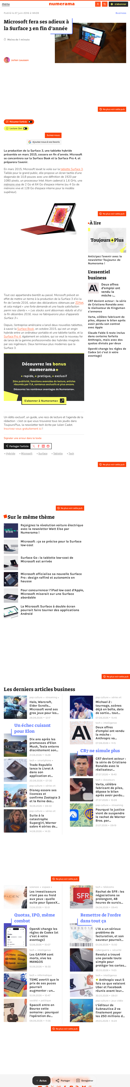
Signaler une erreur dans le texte (23, 438)
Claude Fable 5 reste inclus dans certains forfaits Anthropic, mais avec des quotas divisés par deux (106, 338)
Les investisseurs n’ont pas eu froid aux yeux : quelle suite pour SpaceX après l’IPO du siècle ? (43, 897)
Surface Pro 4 (12, 336)
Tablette (58, 453)
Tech (71, 453)
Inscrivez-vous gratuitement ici (23, 429)
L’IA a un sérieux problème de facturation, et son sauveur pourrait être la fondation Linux (110, 934)
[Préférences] (104, 4)
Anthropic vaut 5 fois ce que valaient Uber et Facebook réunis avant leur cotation (110, 985)
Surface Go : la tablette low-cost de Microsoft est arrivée (47, 559)
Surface (42, 453)
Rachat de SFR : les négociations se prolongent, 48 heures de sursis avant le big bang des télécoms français (110, 897)
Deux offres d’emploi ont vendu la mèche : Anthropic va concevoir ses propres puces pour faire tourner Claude (112, 290)
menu (6, 4)
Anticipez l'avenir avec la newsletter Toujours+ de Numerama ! (105, 260)
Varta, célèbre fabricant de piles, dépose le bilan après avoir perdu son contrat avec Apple (107, 322)
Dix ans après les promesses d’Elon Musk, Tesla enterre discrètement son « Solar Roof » (44, 744)
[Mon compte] (98, 4)
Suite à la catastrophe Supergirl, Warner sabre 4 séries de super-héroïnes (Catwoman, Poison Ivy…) (44, 821)
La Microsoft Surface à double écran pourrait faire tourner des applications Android (50, 610)
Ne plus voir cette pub (114, 109)
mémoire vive (12, 184)
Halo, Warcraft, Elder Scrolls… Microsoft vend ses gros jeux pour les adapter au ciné (43, 707)
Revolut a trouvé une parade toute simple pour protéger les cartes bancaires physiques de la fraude (110, 960)
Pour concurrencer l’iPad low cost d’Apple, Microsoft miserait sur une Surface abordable (52, 593)
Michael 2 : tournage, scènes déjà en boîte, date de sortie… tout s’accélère (110, 707)
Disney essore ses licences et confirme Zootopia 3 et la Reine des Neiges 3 (44, 795)
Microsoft (26, 453)
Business (121, 12)
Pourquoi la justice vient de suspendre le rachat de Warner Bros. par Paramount (110, 815)
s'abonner (120, 4)
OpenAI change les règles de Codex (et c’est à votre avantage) (107, 352)
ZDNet (79, 303)
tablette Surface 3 (72, 169)
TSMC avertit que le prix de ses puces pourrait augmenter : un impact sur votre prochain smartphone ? (44, 985)
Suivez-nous (53, 135)
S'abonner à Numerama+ (41, 400)
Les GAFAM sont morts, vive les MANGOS (41, 958)
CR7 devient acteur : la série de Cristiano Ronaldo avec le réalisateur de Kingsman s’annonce (107, 306)
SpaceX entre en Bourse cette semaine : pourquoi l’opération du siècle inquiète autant (44, 1010)
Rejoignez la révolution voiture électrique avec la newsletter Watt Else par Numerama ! (52, 528)
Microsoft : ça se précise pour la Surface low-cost (51, 543)
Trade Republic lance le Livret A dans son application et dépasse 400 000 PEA (42, 770)
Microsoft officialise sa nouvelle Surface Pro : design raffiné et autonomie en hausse (51, 577)
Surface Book (25, 329)
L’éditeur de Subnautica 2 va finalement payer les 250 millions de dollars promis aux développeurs (110, 1010)
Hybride (10, 453)
